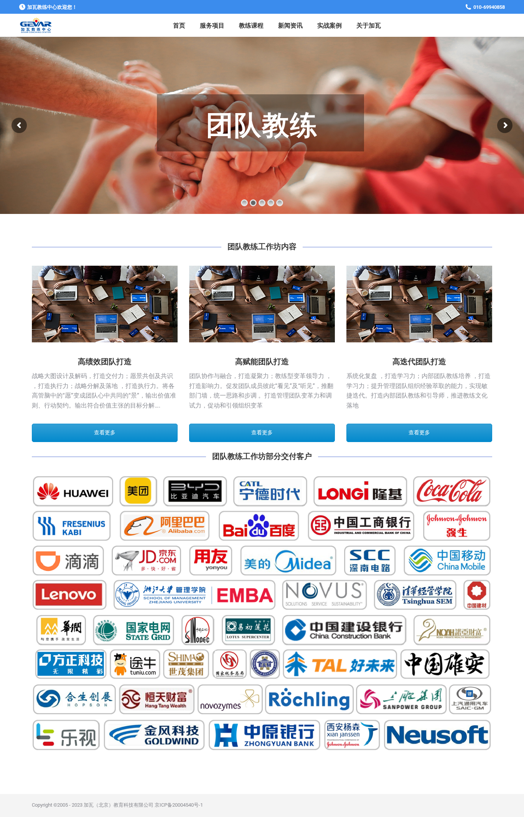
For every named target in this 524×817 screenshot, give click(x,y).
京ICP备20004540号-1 (179, 805)
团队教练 (262, 125)
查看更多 (104, 432)
